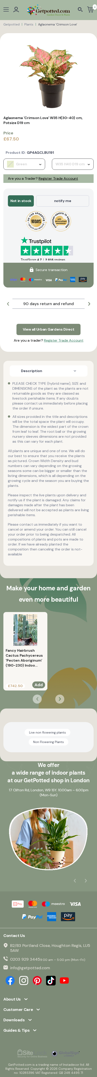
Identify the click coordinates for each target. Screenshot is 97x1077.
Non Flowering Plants (48, 742)
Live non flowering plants (47, 732)
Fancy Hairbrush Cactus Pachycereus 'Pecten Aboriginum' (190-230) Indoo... (24, 658)
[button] (7, 303)
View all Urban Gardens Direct (48, 329)
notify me (62, 200)
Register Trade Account (58, 178)
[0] (90, 10)
